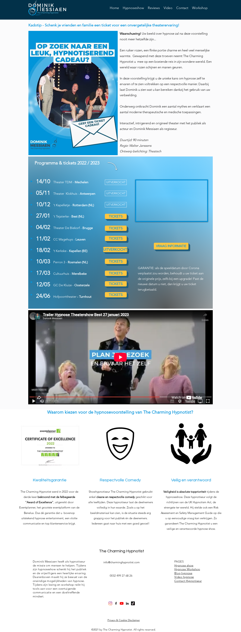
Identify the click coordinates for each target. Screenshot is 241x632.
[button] (116, 182)
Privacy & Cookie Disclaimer (124, 620)
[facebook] (116, 603)
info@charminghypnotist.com (121, 562)
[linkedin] (127, 603)
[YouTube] (122, 603)
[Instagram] (110, 603)
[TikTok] (133, 603)
